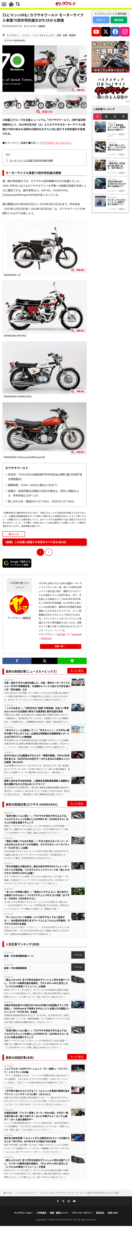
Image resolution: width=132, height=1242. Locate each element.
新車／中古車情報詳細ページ (18, 955)
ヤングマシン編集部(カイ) (116, 135)
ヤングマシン (13, 35)
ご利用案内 (41, 1212)
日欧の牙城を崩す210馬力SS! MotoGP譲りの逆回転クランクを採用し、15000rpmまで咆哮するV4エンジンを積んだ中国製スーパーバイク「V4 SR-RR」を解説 (37, 1008)
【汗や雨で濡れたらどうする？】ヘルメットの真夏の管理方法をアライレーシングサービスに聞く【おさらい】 (37, 1092)
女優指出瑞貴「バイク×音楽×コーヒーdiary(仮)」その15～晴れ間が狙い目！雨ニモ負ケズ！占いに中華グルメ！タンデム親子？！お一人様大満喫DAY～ (36, 1116)
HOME (9, 1192)
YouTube (61, 634)
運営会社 (100, 1212)
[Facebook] (17, 661)
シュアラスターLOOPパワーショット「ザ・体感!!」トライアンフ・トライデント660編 (36, 1070)
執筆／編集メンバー (59, 1212)
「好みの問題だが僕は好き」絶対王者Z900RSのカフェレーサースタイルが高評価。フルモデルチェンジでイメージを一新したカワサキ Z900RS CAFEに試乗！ (37, 870)
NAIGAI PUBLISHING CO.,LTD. (63, 1219)
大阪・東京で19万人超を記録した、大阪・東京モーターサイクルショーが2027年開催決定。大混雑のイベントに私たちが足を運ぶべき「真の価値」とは (37, 686)
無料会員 (118, 19)
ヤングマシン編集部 (35, 26)
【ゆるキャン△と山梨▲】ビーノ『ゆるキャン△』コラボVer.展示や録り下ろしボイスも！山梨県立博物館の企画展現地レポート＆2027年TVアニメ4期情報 (37, 733)
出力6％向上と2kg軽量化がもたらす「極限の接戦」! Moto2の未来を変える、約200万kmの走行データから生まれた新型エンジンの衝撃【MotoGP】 (37, 759)
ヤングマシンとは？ (23, 1212)
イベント (26, 35)
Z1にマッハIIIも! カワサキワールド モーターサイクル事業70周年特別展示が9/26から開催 (80, 1192)
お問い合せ (113, 1212)
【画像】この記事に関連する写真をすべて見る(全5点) (35, 542)
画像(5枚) (47, 111)
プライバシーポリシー (82, 1212)
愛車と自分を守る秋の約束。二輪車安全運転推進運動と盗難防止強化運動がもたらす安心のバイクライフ (37, 782)
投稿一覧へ (60, 646)
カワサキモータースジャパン (57, 142)
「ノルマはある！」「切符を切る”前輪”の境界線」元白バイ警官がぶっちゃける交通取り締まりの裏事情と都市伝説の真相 (36, 709)
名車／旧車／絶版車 (66, 35)
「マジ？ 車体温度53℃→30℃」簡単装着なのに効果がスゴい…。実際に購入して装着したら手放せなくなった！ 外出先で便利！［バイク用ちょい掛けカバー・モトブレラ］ (117, 127)
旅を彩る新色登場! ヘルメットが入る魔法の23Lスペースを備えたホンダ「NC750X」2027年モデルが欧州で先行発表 (37, 1139)
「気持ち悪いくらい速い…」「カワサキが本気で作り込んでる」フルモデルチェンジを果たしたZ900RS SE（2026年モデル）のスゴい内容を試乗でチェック (36, 819)
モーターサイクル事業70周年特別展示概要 (29, 160)
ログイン (101, 19)
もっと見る (77, 671)
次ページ (14, 534)
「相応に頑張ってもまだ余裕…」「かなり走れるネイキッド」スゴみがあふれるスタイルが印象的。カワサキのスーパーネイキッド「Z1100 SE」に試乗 (37, 844)
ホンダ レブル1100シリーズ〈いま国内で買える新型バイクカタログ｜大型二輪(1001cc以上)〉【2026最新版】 (117, 202)
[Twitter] (44, 661)
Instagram (46, 638)
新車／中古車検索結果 (15, 968)
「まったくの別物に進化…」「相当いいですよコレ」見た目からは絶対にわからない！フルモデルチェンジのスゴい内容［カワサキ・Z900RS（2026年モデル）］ (37, 895)
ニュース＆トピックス (43, 35)
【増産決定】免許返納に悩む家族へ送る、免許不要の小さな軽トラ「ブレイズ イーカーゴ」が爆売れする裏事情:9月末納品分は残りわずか (116, 165)
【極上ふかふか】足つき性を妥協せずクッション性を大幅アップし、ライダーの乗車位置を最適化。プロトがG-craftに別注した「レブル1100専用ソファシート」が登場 (37, 983)
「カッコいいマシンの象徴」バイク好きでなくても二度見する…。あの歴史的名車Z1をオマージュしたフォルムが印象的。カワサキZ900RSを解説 (37, 920)
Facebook (76, 634)
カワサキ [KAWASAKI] (14, 40)
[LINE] (72, 661)
